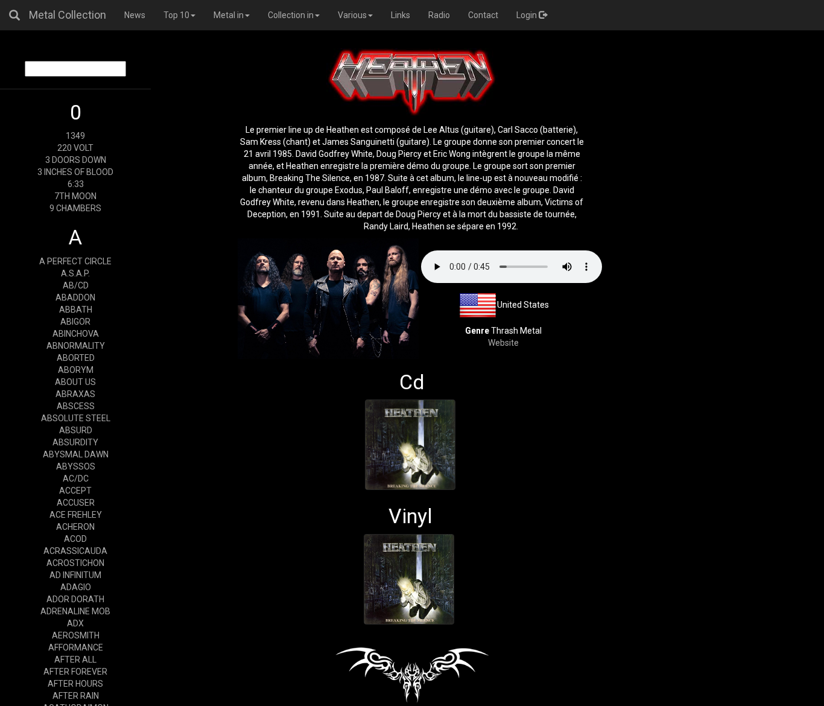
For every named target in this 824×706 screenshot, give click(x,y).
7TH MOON (75, 196)
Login (527, 15)
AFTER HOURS (75, 684)
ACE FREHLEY (75, 515)
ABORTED (76, 358)
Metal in (229, 15)
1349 (75, 136)
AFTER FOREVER (75, 671)
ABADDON (75, 297)
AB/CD (76, 285)
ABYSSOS (75, 466)
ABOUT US (75, 382)
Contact (483, 15)
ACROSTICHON (75, 563)
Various (352, 15)
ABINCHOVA (75, 334)
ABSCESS (76, 406)
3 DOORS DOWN (75, 160)
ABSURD (75, 430)
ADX (75, 623)
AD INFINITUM (75, 575)
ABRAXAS (75, 394)
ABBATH (75, 309)
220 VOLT (75, 148)
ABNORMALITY (75, 346)
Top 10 (176, 15)
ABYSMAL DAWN (76, 454)
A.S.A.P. (75, 273)
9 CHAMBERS (75, 208)
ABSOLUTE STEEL (75, 418)
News (134, 15)
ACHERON (75, 527)
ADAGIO (75, 587)
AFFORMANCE (75, 647)
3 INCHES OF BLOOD (75, 172)
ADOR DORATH (75, 599)
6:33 (76, 184)
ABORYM (75, 370)
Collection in (291, 15)
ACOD (75, 539)
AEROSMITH (76, 635)
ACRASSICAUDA (75, 551)
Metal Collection (67, 14)
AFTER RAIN (75, 696)
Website (503, 343)
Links (400, 15)
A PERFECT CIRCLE (75, 261)
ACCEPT (75, 490)
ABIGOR (75, 321)
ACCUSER (76, 502)
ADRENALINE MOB (75, 611)
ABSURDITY (75, 442)
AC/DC (76, 478)
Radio (439, 15)
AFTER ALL (75, 659)
